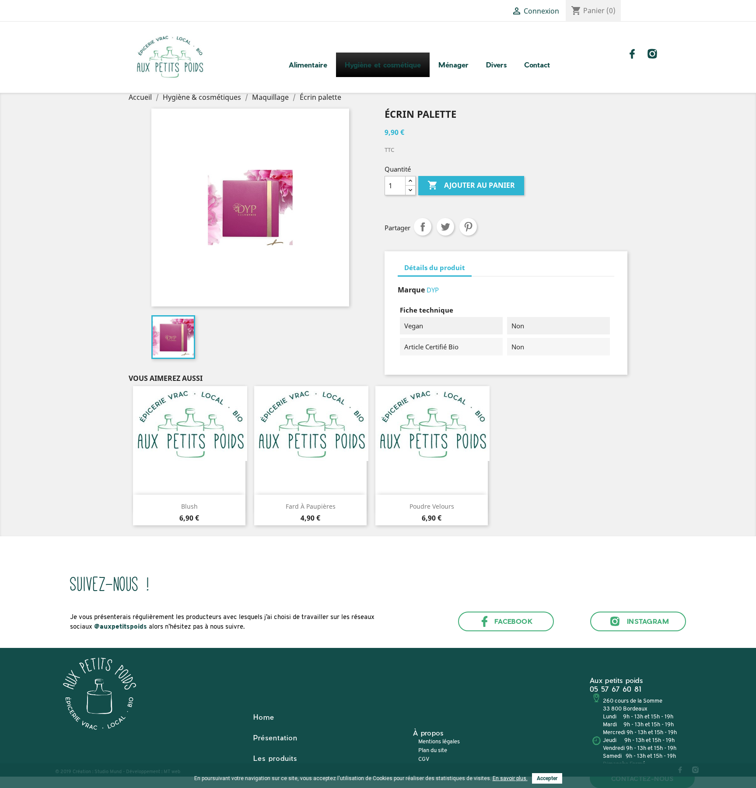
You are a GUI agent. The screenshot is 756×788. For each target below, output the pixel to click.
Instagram (648, 621)
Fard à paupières (311, 506)
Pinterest (468, 227)
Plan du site (432, 750)
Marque (411, 289)
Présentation (275, 737)
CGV (423, 759)
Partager (422, 227)
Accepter (547, 778)
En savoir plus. (510, 778)
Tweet (445, 227)
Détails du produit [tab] (434, 267)
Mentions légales (439, 742)
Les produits (275, 758)
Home (263, 717)
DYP (433, 289)
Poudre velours (432, 506)
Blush (189, 506)
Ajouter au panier (471, 185)
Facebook (513, 621)
